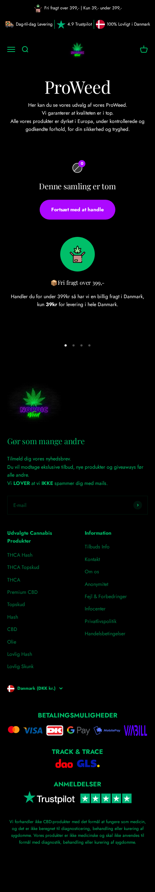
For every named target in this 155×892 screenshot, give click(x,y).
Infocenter (95, 608)
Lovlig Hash (19, 654)
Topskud (16, 604)
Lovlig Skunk (20, 666)
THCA (13, 579)
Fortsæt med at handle (77, 209)
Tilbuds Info (97, 546)
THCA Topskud (23, 567)
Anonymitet (96, 584)
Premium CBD (22, 592)
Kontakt (92, 559)
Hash (12, 617)
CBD (12, 629)
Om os (92, 571)
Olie (11, 641)
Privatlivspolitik (100, 621)
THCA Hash (19, 554)
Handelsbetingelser (105, 633)
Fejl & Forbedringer (106, 596)
